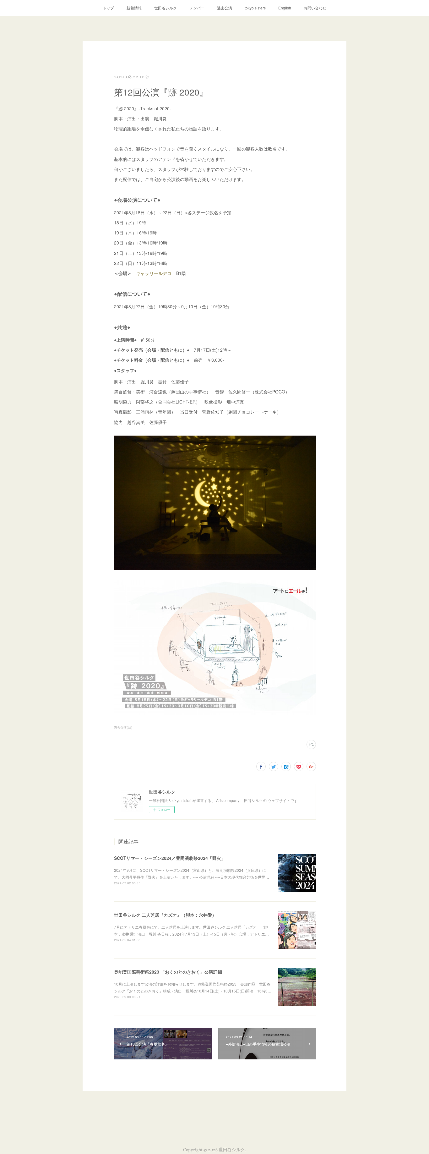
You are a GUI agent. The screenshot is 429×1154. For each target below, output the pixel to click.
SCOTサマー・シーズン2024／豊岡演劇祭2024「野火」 (169, 858)
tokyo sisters (255, 7)
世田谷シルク (165, 7)
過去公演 (224, 7)
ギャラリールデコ (154, 273)
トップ (108, 7)
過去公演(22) (123, 727)
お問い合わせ (315, 7)
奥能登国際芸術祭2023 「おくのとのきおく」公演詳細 (168, 972)
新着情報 (134, 7)
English (284, 7)
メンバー (196, 7)
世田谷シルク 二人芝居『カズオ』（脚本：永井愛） (165, 915)
